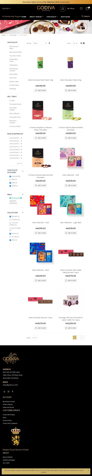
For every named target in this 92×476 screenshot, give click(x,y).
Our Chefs (6, 463)
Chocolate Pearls (15, 104)
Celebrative (14, 65)
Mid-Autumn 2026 (16, 52)
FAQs (4, 418)
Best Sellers (14, 74)
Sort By (29, 43)
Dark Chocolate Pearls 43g (70, 80)
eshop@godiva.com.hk (10, 385)
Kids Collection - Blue (40, 270)
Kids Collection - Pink (70, 175)
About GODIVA (7, 457)
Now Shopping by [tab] (15, 134)
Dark (15, 183)
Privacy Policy (7, 420)
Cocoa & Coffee (15, 126)
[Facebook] (12, 391)
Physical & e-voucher (14, 70)
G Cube (12, 101)
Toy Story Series (15, 56)
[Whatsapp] (4, 391)
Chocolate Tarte (15, 117)
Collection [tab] (12, 212)
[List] (84, 43)
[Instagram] (8, 391)
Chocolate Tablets (13, 109)
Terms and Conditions (10, 423)
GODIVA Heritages (9, 460)
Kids (15, 240)
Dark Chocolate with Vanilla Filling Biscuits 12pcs (70, 271)
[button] (81, 8)
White (15, 186)
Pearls (15, 233)
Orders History (8, 404)
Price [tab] (9, 194)
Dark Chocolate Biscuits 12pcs (41, 317)
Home (4, 35)
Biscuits (16, 216)
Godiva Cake (14, 81)
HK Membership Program (11, 16)
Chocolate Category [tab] (12, 171)
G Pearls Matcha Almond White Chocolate (71, 128)
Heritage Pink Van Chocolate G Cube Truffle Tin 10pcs (71, 318)
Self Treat (13, 78)
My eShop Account (9, 401)
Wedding (13, 89)
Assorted (16, 176)
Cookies (16, 219)
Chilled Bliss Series (14, 60)
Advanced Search (8, 407)
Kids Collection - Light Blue (70, 222)
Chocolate (12, 35)
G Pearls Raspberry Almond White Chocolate (41, 128)
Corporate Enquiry (9, 415)
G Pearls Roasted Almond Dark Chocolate (40, 176)
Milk (14, 179)
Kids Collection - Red (40, 222)
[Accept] (88, 470)
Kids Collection (15, 113)
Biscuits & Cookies (13, 122)
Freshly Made (14, 85)
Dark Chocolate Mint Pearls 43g (40, 80)
